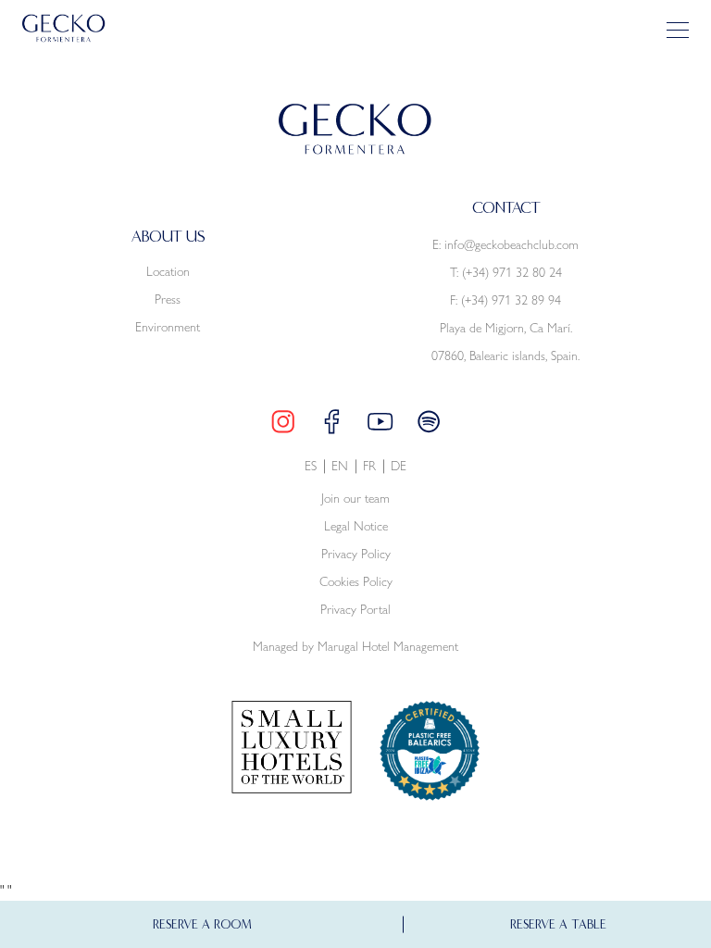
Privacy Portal (355, 609)
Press (168, 299)
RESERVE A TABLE (558, 924)
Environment (167, 326)
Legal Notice (356, 526)
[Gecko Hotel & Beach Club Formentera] (64, 29)
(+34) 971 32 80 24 (512, 272)
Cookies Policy (356, 582)
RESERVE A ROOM (202, 924)
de (398, 466)
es (311, 466)
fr (369, 466)
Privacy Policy (356, 554)
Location (168, 271)
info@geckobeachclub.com (511, 244)
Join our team (355, 498)
